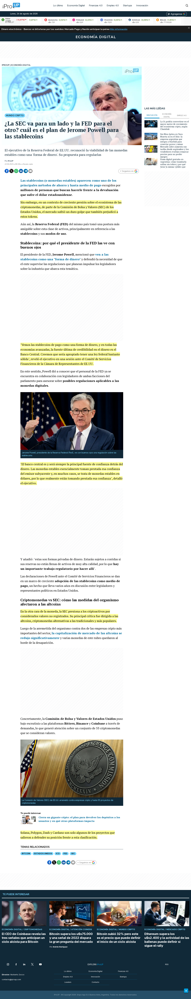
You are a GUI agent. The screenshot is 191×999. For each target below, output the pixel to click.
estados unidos (43, 853)
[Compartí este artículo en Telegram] (26, 171)
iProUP (10, 161)
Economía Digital (76, 5)
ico (58, 853)
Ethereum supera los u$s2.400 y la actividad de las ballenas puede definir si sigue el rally (166, 939)
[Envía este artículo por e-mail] (30, 171)
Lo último (58, 5)
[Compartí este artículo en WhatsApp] (16, 171)
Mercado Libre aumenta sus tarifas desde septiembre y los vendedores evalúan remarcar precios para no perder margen (174, 151)
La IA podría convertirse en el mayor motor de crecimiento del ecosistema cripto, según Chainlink (174, 125)
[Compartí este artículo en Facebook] (7, 171)
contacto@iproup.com (11, 979)
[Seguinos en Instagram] (8, 964)
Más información (118, 29)
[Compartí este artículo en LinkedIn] (21, 171)
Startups (127, 5)
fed (65, 853)
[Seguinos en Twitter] (32, 964)
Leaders (67, 982)
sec (73, 853)
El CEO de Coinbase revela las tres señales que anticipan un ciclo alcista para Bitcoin (24, 937)
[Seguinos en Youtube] (40, 964)
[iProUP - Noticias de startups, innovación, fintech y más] (10, 5)
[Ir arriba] (186, 991)
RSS (166, 964)
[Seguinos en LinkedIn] (24, 964)
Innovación (142, 5)
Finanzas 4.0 (95, 5)
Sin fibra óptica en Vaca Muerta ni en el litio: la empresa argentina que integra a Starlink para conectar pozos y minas (171, 139)
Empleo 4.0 (113, 5)
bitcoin (26, 853)
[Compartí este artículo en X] (11, 171)
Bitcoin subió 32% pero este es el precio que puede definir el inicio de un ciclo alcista (119, 937)
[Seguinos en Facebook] (16, 964)
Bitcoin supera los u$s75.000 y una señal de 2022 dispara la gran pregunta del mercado (71, 937)
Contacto (95, 982)
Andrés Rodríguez (60, 947)
